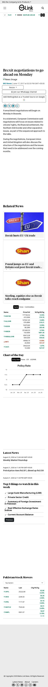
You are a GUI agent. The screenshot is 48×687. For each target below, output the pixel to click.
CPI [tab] (27, 359)
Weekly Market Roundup (15, 460)
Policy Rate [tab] (16, 359)
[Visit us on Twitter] (17, 684)
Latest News (18, 682)
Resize (12, 87)
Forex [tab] (21, 307)
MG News (7, 83)
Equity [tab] (16, 307)
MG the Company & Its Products (16, 2)
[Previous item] (41, 15)
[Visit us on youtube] (34, 684)
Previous (9, 520)
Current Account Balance (20, 514)
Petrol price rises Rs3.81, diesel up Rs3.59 (23, 470)
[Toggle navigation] (5, 8)
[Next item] (44, 15)
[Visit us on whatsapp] (26, 684)
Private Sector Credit (18, 497)
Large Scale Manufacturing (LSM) (24, 492)
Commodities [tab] (29, 307)
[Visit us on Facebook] (13, 684)
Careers (35, 682)
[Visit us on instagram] (30, 684)
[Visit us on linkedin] (22, 684)
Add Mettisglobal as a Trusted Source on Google (24, 97)
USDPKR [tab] (33, 359)
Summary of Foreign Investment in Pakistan (23, 502)
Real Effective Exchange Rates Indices (21, 509)
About (27, 682)
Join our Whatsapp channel (25, 92)
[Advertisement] (24, 41)
